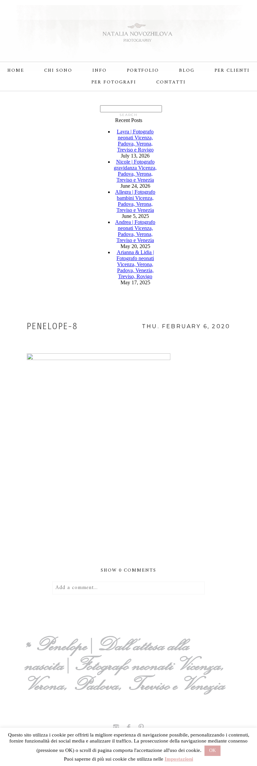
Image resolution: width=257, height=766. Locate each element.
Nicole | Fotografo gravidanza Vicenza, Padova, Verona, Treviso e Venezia (135, 171)
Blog (186, 70)
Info (99, 70)
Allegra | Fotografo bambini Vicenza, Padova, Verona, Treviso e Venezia (135, 201)
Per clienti (232, 70)
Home (15, 70)
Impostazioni (179, 759)
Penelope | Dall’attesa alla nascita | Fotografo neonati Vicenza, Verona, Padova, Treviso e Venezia (127, 664)
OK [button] (212, 750)
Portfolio (143, 70)
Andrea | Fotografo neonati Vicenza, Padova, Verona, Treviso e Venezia (135, 231)
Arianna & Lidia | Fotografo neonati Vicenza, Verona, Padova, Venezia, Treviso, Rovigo (135, 264)
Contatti (171, 82)
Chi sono (58, 70)
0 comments (128, 570)
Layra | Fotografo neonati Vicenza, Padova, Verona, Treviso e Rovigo (135, 141)
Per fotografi (113, 82)
